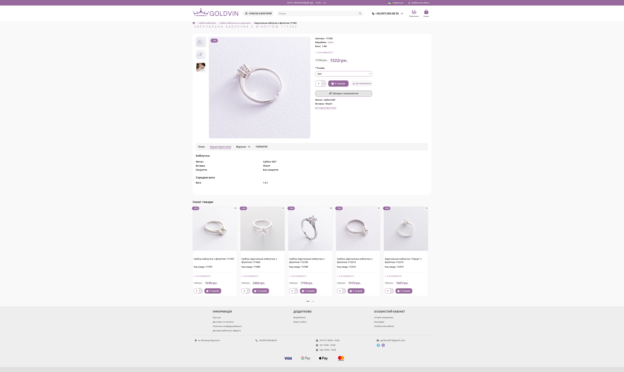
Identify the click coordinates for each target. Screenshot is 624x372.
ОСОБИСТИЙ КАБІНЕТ (389, 311)
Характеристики (220, 146)
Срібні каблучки (207, 22)
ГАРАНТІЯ (261, 146)
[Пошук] (360, 13)
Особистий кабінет (384, 326)
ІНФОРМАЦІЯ (222, 311)
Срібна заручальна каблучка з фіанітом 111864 (259, 260)
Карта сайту (299, 321)
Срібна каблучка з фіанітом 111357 (214, 258)
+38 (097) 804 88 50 (387, 13)
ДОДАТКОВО (302, 311)
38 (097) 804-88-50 (268, 340)
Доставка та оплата (223, 321)
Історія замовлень (383, 317)
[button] (193, 252)
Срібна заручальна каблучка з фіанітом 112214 (354, 260)
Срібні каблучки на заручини (235, 22)
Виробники (299, 317)
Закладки (379, 321)
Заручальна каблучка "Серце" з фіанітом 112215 (403, 260)
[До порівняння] (235, 208)
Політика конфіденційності (227, 326)
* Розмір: (320, 67)
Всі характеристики (325, 107)
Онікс (330, 42)
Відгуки (243, 146)
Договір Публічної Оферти (227, 330)
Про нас (217, 317)
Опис (201, 146)
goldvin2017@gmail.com (392, 340)
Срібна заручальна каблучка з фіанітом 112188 (307, 260)
